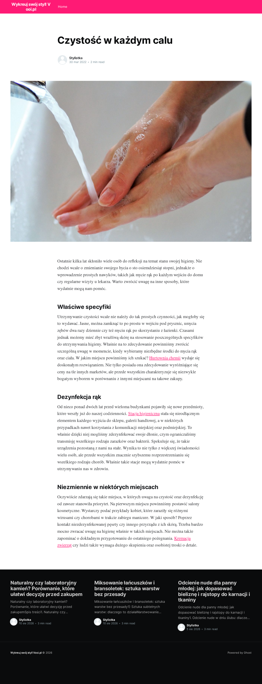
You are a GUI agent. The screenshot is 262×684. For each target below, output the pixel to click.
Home (62, 7)
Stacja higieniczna (144, 413)
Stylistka (75, 58)
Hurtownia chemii (165, 358)
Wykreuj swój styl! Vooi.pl (26, 652)
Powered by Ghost (240, 652)
